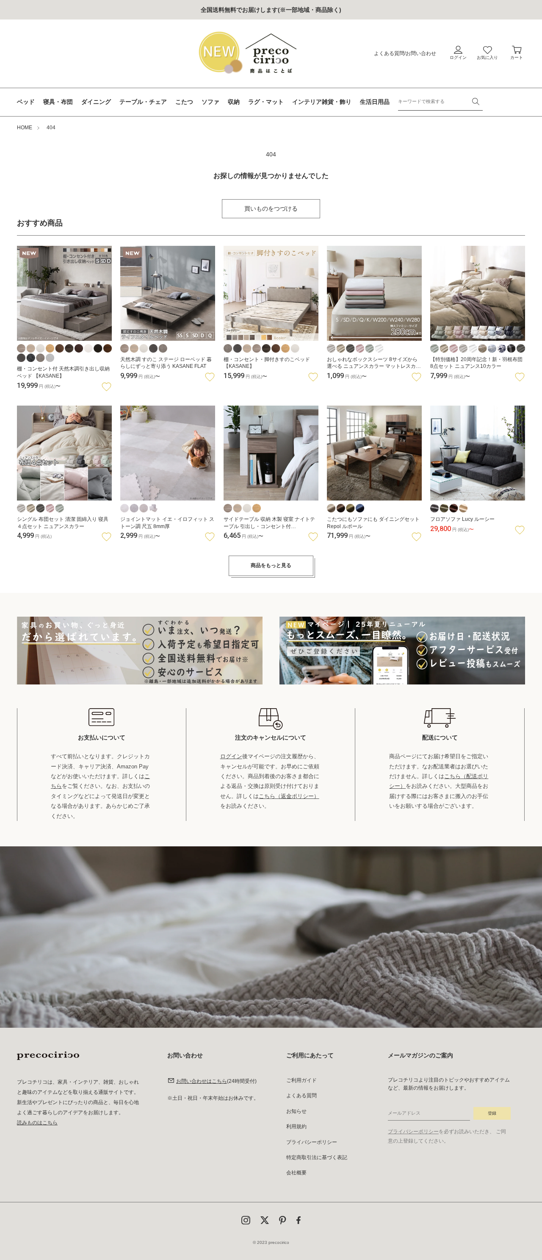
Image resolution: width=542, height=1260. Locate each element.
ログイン (231, 756)
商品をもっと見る (271, 565)
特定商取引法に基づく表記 (316, 1157)
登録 (492, 1113)
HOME (24, 128)
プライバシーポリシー (311, 1142)
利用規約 (296, 1126)
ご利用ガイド (301, 1080)
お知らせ (296, 1111)
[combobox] (440, 101)
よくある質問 (389, 53)
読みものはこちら (37, 1123)
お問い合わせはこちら (201, 1081)
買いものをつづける (271, 208)
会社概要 (296, 1173)
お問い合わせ (421, 53)
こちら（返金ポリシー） (289, 796)
